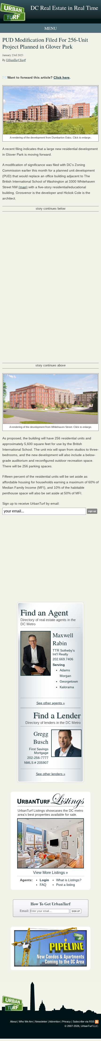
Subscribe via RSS (83, 1021)
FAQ (43, 885)
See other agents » (50, 703)
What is (68, 880)
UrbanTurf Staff (16, 60)
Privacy (66, 1021)
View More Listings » (50, 873)
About (13, 1021)
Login (44, 880)
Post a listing (65, 885)
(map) (23, 187)
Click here (62, 77)
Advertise (54, 1021)
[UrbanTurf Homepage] (24, 18)
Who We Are (26, 1021)
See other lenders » (50, 774)
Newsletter (41, 1021)
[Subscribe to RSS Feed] (97, 1021)
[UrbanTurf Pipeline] (50, 969)
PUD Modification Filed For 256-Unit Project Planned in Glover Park (45, 43)
